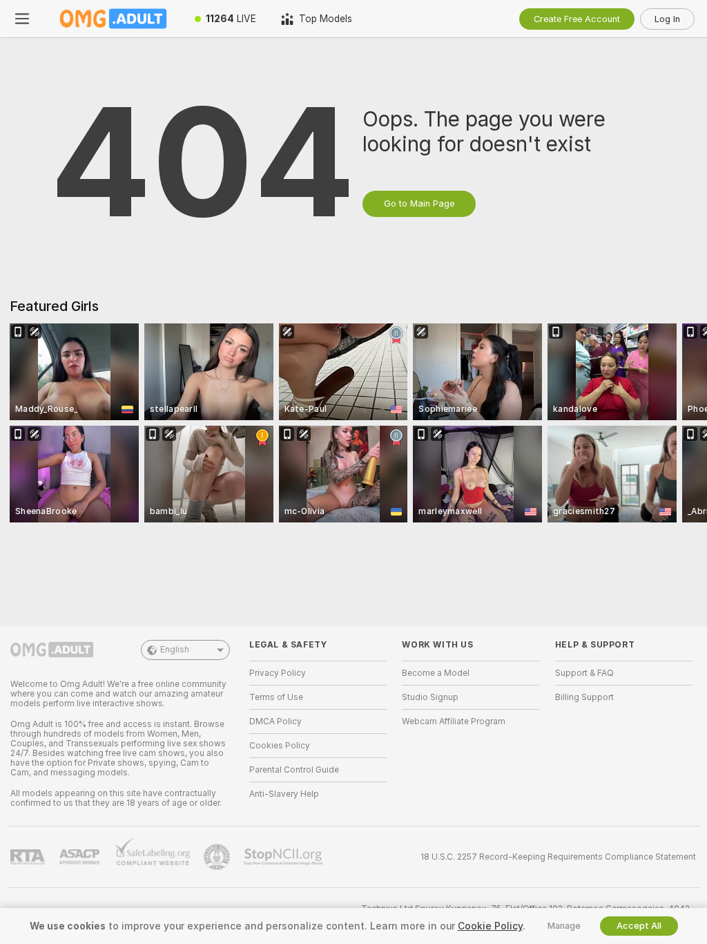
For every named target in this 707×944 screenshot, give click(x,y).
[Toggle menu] (22, 18)
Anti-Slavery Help (284, 794)
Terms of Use (276, 697)
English (174, 649)
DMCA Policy (275, 721)
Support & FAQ (584, 673)
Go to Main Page (419, 203)
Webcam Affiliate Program (453, 721)
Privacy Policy (277, 673)
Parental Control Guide (294, 770)
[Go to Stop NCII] (284, 857)
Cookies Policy (279, 746)
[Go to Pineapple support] (218, 857)
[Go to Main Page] (113, 18)
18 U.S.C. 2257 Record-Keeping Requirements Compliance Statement (558, 857)
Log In (667, 19)
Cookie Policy (490, 926)
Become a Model (435, 673)
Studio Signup (430, 697)
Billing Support (584, 697)
